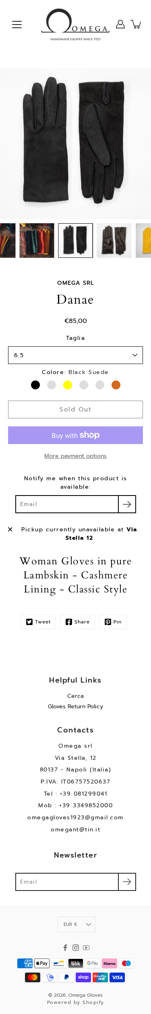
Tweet (43, 621)
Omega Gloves (85, 995)
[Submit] (127, 882)
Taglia (75, 338)
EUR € (70, 924)
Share (82, 621)
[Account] (120, 24)
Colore (75, 372)
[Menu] (17, 24)
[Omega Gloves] (75, 24)
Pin (118, 621)
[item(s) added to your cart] (136, 24)
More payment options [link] (75, 456)
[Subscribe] (127, 504)
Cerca (75, 696)
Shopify (93, 1002)
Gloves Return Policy (75, 706)
